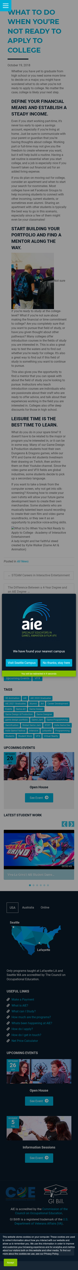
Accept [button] (10, 1262)
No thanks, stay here (56, 662)
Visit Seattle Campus (22, 662)
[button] (5, 5)
